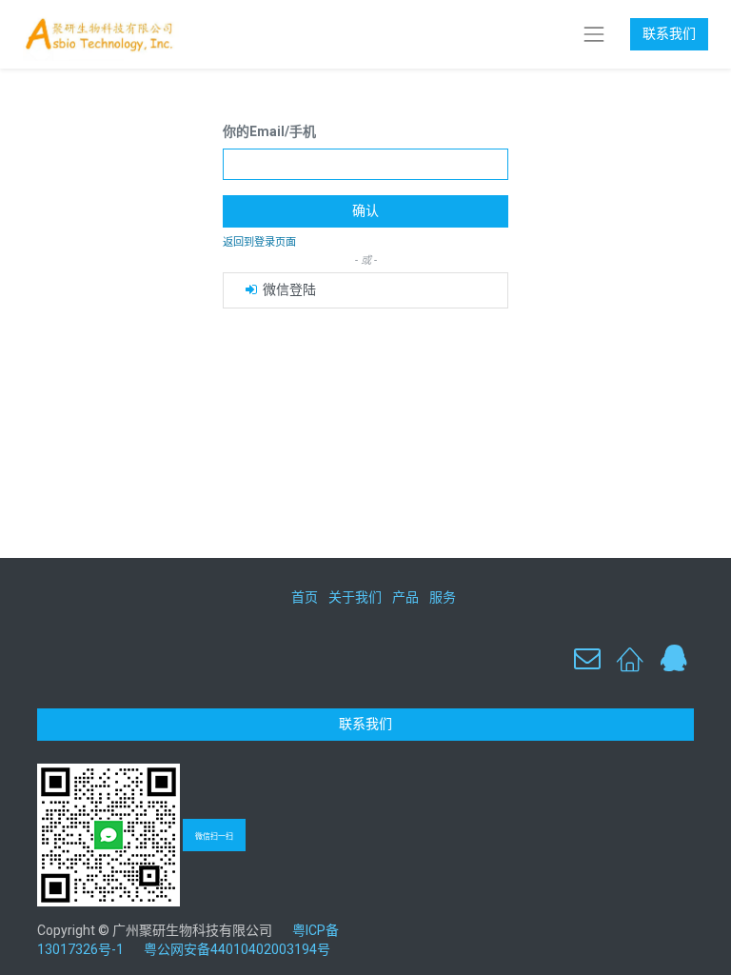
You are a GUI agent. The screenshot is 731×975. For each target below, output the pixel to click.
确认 (365, 210)
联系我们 (669, 33)
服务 (442, 597)
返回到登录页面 (259, 242)
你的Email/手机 (269, 131)
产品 (405, 597)
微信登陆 (288, 289)
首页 (304, 597)
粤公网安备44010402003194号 (237, 949)
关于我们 (355, 597)
